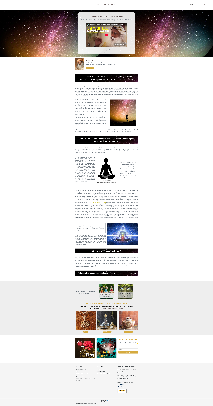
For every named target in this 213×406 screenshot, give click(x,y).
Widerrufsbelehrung (81, 369)
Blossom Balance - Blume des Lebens (88, 403)
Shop (98, 369)
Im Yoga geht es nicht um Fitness (98, 202)
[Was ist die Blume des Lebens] (85, 348)
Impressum (79, 375)
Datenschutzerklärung (82, 373)
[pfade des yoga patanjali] (125, 291)
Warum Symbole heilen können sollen (113, 308)
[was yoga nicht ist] (106, 291)
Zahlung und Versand (81, 376)
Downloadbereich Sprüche (104, 373)
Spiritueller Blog (101, 371)
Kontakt (99, 375)
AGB (77, 371)
